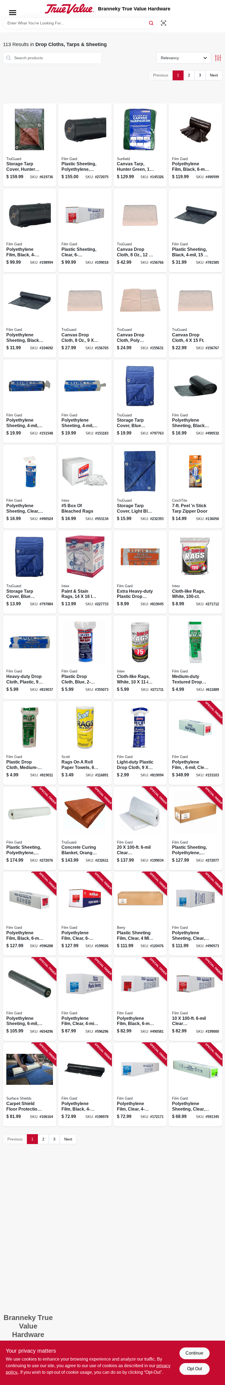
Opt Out (194, 1368)
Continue (194, 1353)
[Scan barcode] (163, 23)
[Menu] (12, 12)
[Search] (152, 22)
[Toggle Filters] (218, 58)
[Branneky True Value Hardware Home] (69, 9)
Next (214, 75)
